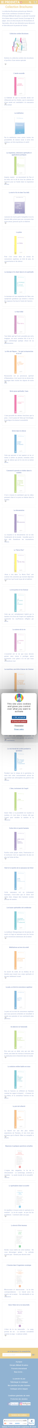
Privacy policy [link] (19, 729)
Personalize (19, 726)
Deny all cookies (19, 721)
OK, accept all (19, 717)
